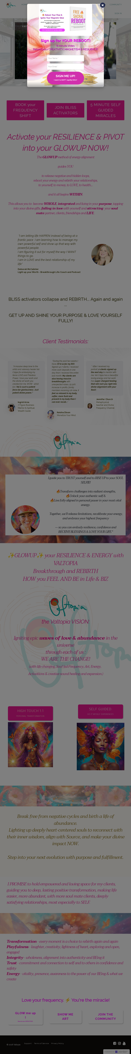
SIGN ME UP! (65, 77)
